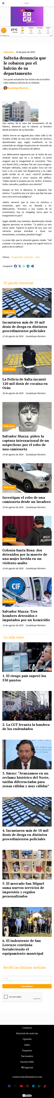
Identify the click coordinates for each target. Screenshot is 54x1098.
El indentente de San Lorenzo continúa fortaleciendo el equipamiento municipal (22, 947)
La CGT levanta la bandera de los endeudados (26, 726)
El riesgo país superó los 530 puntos (24, 677)
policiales (28, 257)
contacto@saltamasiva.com (27, 1076)
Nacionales (27, 1056)
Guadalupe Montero (18, 87)
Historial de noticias (27, 1033)
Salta (27, 1044)
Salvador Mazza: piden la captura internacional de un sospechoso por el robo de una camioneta (25, 442)
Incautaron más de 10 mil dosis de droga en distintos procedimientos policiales (24, 326)
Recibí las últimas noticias (25, 967)
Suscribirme (27, 986)
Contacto (27, 1027)
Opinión (27, 1039)
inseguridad (17, 257)
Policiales (9, 52)
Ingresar (28, 1067)
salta (37, 257)
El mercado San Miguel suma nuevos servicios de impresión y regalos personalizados (23, 889)
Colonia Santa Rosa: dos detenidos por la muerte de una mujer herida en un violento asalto (24, 556)
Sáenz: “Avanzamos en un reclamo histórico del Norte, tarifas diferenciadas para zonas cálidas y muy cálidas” (25, 779)
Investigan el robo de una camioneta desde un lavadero (26, 499)
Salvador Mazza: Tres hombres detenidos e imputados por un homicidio (26, 615)
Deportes (27, 1050)
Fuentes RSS (27, 1061)
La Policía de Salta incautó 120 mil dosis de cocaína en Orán (25, 383)
